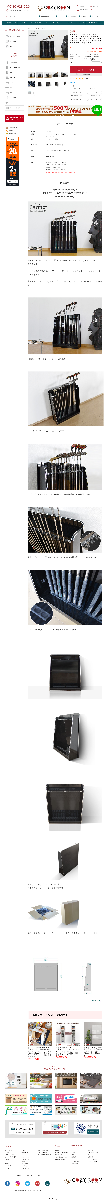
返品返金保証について (94, 95)
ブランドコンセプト (93, 1159)
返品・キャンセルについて (94, 99)
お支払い (74, 1152)
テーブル (12, 82)
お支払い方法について (77, 99)
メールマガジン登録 (93, 1152)
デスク (12, 92)
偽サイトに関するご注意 (94, 1161)
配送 (73, 1154)
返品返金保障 (58, 1154)
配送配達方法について (77, 95)
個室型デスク (25, 1152)
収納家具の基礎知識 (60, 1159)
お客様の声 (83, 16)
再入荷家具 (13, 41)
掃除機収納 (13, 98)
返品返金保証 (12, 130)
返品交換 (74, 1157)
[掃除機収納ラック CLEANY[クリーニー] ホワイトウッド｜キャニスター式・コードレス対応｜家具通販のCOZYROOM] (68, 1045)
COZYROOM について (47, 16)
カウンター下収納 (9, 1154)
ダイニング (13, 103)
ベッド (23, 1154)
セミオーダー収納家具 (35, 22)
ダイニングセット (67, 22)
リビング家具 (56, 22)
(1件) (87, 78)
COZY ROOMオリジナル (94, 22)
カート (95, 9)
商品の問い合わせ (94, 89)
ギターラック (25, 1161)
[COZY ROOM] (53, 9)
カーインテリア (80, 22)
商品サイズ (77, 89)
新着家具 (12, 46)
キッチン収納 (22, 22)
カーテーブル (25, 1166)
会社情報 (60, 16)
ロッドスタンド (25, 1163)
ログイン (95, 6)
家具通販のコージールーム (33, 28)
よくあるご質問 (72, 16)
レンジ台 (7, 1152)
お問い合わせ (94, 16)
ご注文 (73, 1150)
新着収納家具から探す (44, 1150)
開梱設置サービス (13, 127)
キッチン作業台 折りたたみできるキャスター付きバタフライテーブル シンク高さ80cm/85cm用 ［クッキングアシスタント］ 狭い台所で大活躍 (40, 1052)
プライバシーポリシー (38, 1190)
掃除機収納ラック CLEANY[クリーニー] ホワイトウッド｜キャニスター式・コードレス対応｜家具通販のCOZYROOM (68, 1051)
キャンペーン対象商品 (16, 36)
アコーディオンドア (15, 108)
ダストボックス (25, 1168)
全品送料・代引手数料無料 (61, 1152)
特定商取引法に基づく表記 (25, 1190)
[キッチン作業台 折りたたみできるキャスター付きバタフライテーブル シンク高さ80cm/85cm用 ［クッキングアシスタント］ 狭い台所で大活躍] (40, 1045)
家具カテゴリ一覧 (11, 22)
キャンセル (74, 1159)
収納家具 (43, 28)
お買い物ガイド (84, 9)
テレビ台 (12, 77)
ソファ (12, 87)
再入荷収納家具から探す (44, 1154)
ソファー (47, 22)
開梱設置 (57, 1150)
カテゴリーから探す (43, 1152)
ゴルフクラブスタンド (27, 1159)
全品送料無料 (12, 133)
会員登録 (82, 6)
